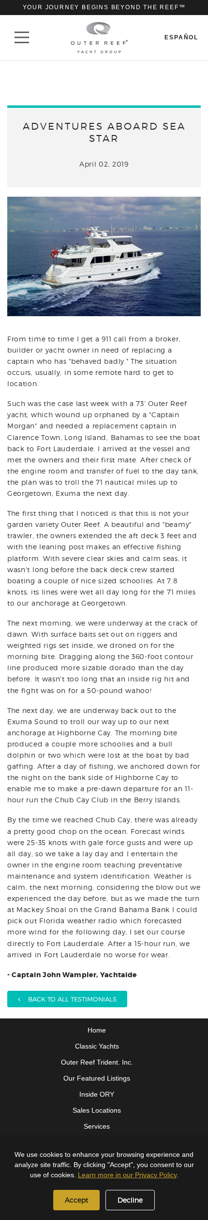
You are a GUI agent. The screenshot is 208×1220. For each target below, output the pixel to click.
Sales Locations (97, 1110)
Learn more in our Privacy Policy (127, 1175)
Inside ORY (96, 1094)
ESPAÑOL (181, 37)
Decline (130, 1200)
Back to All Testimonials (68, 999)
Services (97, 1126)
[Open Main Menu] (22, 37)
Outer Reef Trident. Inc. (97, 1062)
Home (97, 1030)
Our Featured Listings (96, 1078)
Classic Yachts (97, 1046)
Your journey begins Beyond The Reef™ (104, 7)
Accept (76, 1200)
